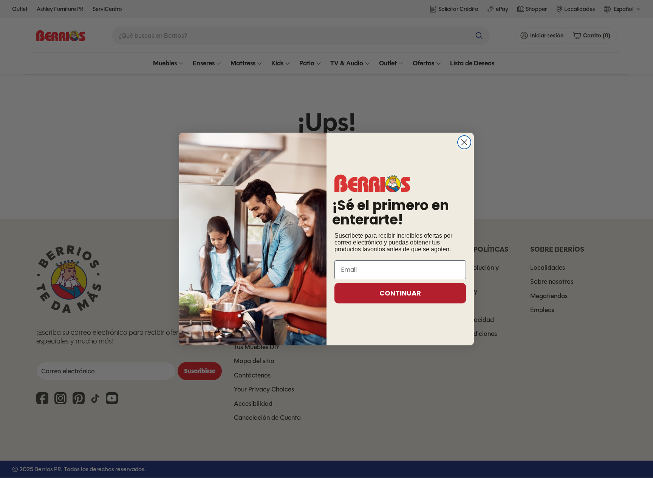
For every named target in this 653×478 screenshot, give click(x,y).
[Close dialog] (464, 142)
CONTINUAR (400, 293)
